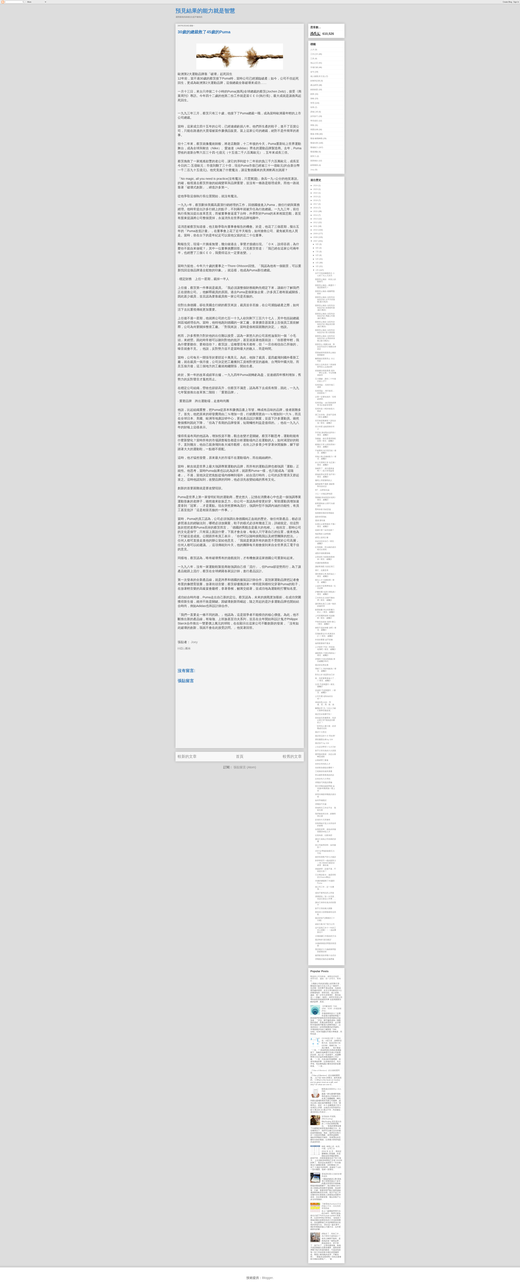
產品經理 (314, 85)
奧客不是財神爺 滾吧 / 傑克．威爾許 (325, 629)
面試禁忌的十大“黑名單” (325, 736)
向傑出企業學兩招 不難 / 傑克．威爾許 (325, 525)
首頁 (239, 756)
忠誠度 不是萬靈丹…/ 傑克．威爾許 (325, 691)
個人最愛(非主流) (317, 76)
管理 (312, 103)
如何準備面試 (320, 800)
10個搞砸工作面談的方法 (325, 936)
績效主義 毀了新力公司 (325, 924)
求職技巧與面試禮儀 (323, 782)
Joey (312, 170)
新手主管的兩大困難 (323, 908)
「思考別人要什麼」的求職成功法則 (325, 727)
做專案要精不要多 (322, 643)
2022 (315, 193)
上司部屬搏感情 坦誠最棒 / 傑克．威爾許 (325, 617)
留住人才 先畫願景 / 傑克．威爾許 (324, 581)
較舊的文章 (292, 756)
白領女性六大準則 (322, 779)
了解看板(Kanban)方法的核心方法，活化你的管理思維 (331, 1206)
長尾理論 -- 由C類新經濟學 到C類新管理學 (325, 404)
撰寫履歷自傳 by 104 (324, 739)
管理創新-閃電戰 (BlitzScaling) (329, 1117)
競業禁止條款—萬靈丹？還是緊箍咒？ (325, 286)
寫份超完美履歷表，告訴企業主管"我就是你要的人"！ (325, 720)
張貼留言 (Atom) (244, 767)
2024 (315, 185)
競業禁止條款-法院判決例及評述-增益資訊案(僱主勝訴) (325, 324)
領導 (312, 107)
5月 (317, 259)
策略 (312, 98)
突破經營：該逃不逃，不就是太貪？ (325, 870)
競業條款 (314, 161)
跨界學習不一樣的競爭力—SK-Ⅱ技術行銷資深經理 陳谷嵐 (325, 862)
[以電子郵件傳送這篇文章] (179, 648)
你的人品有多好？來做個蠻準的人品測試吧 (325, 365)
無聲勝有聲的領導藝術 (324, 513)
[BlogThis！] (181, 648)
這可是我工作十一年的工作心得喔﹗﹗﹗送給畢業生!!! (325, 930)
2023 (315, 189)
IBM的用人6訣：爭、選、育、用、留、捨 (324, 703)
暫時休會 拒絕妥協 (323, 509)
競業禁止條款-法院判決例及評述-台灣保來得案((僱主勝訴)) (325, 338)
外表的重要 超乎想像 (324, 640)
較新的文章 (187, 756)
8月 (317, 248)
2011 (315, 226)
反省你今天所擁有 (322, 820)
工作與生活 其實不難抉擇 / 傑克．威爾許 (325, 599)
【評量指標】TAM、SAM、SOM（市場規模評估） (331, 1008)
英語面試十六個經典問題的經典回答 (325, 950)
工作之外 (314, 54)
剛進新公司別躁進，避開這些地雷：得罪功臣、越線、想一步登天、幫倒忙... (325, 978)
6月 (317, 255)
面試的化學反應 (321, 665)
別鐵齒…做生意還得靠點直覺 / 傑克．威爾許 (325, 439)
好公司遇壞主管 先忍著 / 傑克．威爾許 (325, 463)
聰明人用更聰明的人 (323, 480)
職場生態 (314, 143)
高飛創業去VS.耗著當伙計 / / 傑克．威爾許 (325, 635)
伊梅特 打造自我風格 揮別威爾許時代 (325, 660)
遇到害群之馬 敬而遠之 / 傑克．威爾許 (325, 575)
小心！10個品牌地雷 (323, 494)
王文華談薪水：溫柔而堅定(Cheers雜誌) (325, 876)
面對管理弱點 (320, 517)
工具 (312, 58)
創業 (312, 94)
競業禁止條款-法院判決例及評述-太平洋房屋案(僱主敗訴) (325, 299)
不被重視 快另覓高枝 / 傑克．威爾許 (325, 451)
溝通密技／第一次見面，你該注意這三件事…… (325, 897)
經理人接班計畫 (321, 537)
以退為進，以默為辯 (323, 835)
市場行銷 (314, 67)
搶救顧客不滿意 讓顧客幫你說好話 (325, 485)
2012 (315, 222)
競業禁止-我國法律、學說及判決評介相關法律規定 (325, 346)
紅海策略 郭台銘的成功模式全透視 (325, 548)
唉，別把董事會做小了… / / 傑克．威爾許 (325, 679)
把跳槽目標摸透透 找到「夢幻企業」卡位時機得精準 (325, 373)
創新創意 (314, 89)
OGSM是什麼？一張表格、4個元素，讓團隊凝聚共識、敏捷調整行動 (332, 1040)
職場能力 (314, 147)
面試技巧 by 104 (322, 743)
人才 (312, 49)
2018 (315, 200)
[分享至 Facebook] (186, 648)
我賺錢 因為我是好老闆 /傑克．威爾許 (325, 498)
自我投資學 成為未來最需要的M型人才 (325, 830)
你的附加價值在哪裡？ (324, 768)
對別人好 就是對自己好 (325, 674)
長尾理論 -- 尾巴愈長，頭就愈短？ (325, 392)
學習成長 (314, 121)
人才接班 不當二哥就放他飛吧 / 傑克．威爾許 (325, 648)
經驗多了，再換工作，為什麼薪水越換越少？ (331, 1235)
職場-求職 (314, 134)
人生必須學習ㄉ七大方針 (325, 747)
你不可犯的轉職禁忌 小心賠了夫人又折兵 (325, 274)
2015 (315, 211)
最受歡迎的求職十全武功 (325, 955)
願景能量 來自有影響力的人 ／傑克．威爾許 (325, 611)
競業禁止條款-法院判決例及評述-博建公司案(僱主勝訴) (325, 316)
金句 (312, 72)
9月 (317, 244)
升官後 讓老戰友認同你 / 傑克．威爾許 (325, 433)
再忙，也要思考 (321, 570)
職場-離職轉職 (316, 138)
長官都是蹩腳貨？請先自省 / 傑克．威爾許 (325, 422)
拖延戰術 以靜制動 (323, 534)
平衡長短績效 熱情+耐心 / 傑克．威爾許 (325, 623)
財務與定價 (315, 81)
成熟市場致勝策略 (322, 553)
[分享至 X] (184, 648)
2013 (315, 219)
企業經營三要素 (321, 760)
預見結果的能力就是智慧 (205, 11)
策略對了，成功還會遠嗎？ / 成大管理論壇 (324, 469)
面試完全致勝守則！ (323, 714)
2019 (315, 196)
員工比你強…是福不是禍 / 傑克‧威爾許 (325, 416)
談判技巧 (314, 116)
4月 (317, 263)
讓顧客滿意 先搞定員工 (325, 566)
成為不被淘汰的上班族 (324, 893)
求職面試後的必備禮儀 (324, 959)
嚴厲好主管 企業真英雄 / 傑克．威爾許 (325, 445)
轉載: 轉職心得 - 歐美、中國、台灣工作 (332, 1147)
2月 (317, 270)
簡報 (312, 125)
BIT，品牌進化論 (322, 490)
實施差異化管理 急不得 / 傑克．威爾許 (325, 475)
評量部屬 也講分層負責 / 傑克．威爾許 (325, 593)
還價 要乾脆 (320, 520)
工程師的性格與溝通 (323, 771)
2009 (315, 233)
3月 (317, 266)
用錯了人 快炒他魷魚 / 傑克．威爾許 (325, 670)
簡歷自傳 (314, 129)
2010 (315, 230)
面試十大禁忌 (320, 732)
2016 (315, 208)
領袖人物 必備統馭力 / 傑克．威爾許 (325, 457)
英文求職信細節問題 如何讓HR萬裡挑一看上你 (325, 788)
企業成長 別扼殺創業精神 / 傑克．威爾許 (325, 558)
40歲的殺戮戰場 (322, 563)
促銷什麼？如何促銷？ (324, 530)
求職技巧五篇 (320, 804)
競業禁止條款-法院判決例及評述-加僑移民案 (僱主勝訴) (325, 307)
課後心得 (314, 112)
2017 (315, 204)
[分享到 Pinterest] (189, 648)
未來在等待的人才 (322, 764)
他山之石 (314, 63)
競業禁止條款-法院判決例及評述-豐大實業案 (325, 331)
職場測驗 (314, 152)
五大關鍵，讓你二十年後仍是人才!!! (325, 380)
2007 (315, 241)
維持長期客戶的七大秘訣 (325, 857)
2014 (315, 215)
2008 (315, 237)
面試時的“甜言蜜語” (323, 940)
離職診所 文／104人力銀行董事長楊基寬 (325, 709)
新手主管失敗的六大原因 (325, 750)
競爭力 (313, 156)
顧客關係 (314, 165)
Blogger (267, 1278)
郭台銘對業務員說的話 (324, 775)
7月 (317, 251)
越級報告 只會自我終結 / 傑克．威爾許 (325, 654)
